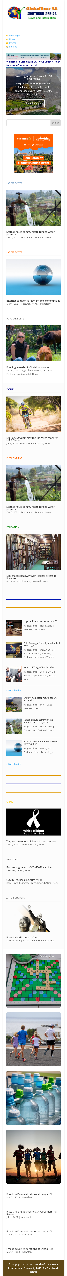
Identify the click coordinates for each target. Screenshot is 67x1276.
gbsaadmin (32, 625)
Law (36, 629)
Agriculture (27, 370)
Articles (27, 653)
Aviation (36, 653)
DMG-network (51, 1268)
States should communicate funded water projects (30, 233)
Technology (44, 303)
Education (25, 581)
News (12, 39)
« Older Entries (13, 690)
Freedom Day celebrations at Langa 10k (29, 1194)
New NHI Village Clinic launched (39, 667)
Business (47, 370)
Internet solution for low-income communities (33, 300)
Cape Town (12, 882)
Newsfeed (27, 1197)
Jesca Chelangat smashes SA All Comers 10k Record (31, 1213)
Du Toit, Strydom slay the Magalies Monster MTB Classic (32, 439)
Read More (33, 103)
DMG (38, 1268)
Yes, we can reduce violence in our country (31, 841)
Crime (24, 844)
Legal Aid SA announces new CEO (40, 621)
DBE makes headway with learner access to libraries (31, 577)
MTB (40, 443)
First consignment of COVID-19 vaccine (29, 867)
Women (50, 657)
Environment (27, 237)
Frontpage (14, 35)
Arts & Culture (30, 940)
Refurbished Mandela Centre (23, 937)
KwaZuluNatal (24, 374)
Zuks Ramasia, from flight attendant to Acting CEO (42, 644)
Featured (39, 237)
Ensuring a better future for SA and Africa (33, 77)
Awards (37, 370)
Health (51, 675)
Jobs (36, 657)
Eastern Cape (30, 675)
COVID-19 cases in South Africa (24, 880)
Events (12, 42)
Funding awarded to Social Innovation (28, 367)
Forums (13, 46)
